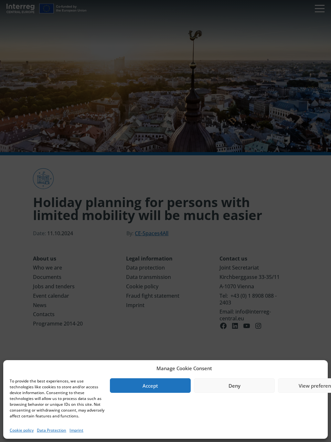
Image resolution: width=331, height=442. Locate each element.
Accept (150, 385)
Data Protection (51, 430)
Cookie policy (22, 430)
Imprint (76, 430)
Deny (234, 385)
